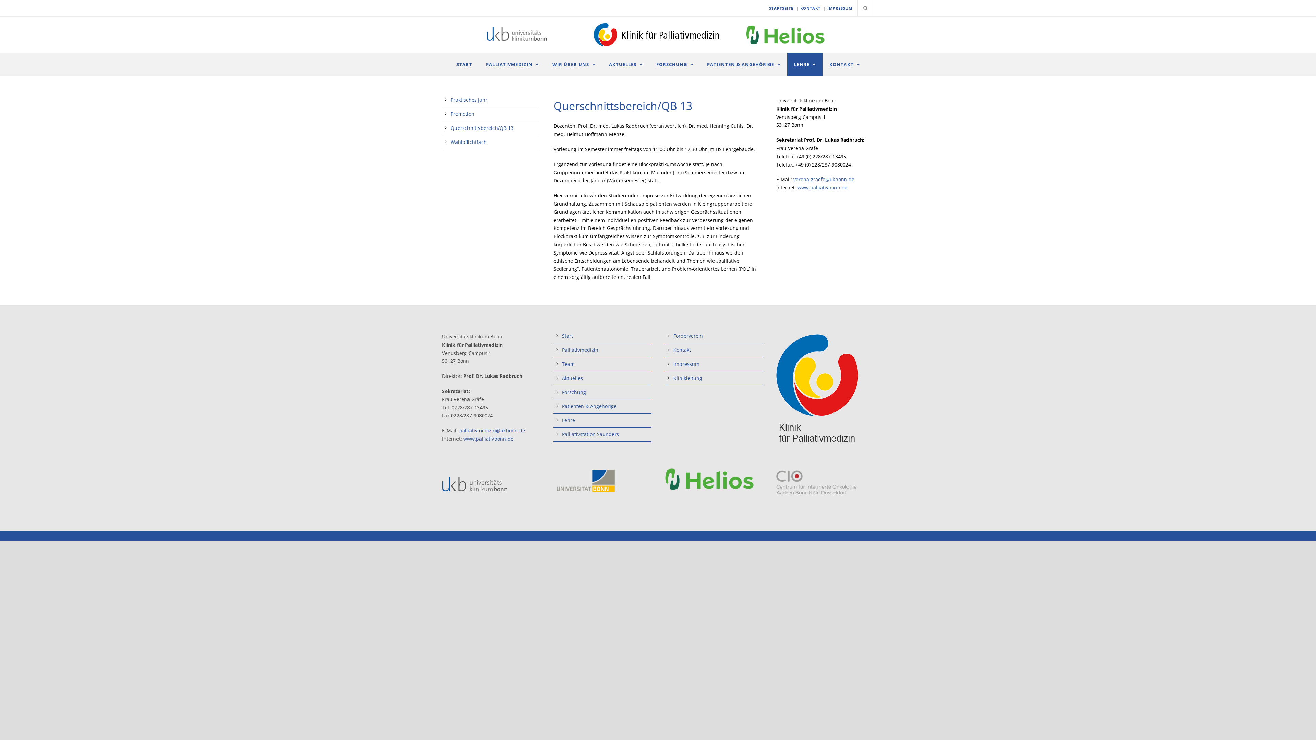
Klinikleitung (687, 378)
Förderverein (688, 336)
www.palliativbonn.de (822, 187)
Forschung (671, 64)
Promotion (462, 114)
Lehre (801, 64)
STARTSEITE (781, 8)
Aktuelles (622, 64)
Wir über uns (570, 64)
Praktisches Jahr (469, 100)
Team (568, 364)
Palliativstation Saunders (590, 434)
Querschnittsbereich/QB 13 (482, 128)
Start (464, 64)
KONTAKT (810, 8)
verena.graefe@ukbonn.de (823, 179)
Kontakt (841, 64)
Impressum (686, 364)
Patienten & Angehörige (740, 64)
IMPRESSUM (839, 8)
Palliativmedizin (509, 64)
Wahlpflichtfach (469, 142)
